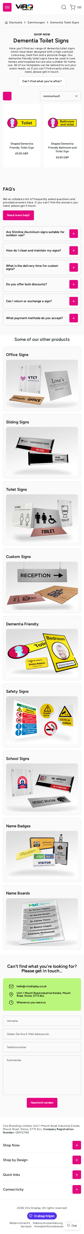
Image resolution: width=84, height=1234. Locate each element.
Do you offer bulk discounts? (26, 284)
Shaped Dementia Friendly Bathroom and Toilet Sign (61, 112)
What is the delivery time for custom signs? (32, 267)
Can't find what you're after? (42, 81)
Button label (14, 361)
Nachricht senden (42, 1102)
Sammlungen (36, 22)
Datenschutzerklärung (48, 1223)
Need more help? (18, 215)
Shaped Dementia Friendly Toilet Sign (18, 110)
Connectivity (13, 1189)
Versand (26, 1226)
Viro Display (33, 1208)
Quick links (11, 1175)
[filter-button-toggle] (7, 96)
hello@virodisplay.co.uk (31, 986)
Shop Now (11, 1145)
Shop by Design (15, 1160)
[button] (7, 7)
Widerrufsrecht (20, 1223)
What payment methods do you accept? (34, 318)
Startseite (15, 22)
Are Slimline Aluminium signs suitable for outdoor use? (35, 233)
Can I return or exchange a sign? (29, 301)
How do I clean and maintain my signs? (33, 250)
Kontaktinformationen (48, 1226)
